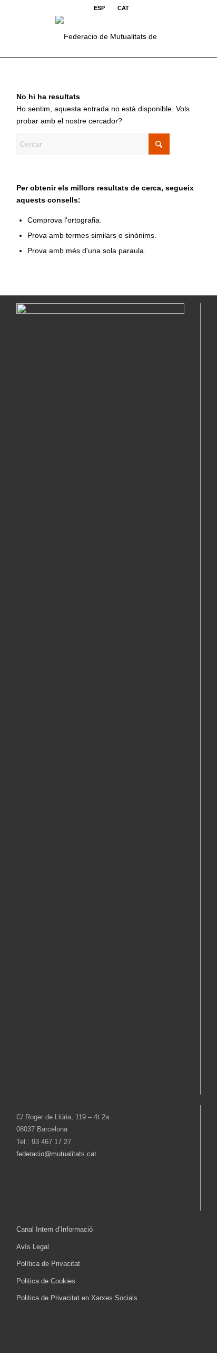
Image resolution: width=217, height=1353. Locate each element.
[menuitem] (99, 8)
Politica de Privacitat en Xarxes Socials (76, 1298)
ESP (99, 8)
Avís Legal (32, 1247)
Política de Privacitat (48, 1264)
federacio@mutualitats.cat (56, 1154)
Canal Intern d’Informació (54, 1229)
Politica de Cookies (45, 1281)
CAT (123, 8)
